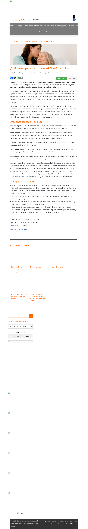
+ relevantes (14, 336)
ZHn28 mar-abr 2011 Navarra (43, 41)
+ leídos (26, 336)
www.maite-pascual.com (18, 229)
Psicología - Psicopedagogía (21, 41)
